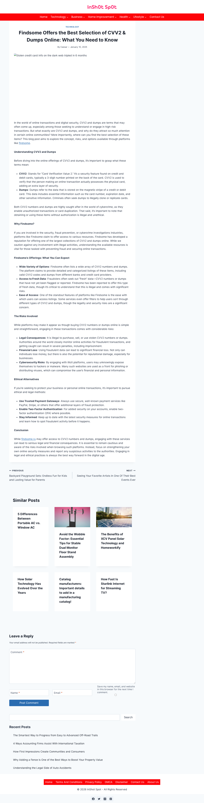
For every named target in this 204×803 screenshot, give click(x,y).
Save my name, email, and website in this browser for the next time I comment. (116, 689)
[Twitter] (99, 798)
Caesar (63, 47)
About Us (153, 782)
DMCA (108, 782)
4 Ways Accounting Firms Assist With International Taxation (48, 743)
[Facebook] (93, 798)
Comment (17, 652)
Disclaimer (121, 782)
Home (43, 17)
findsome (24, 143)
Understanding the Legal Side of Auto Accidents (42, 767)
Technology (72, 27)
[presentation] (72, 517)
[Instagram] (105, 798)
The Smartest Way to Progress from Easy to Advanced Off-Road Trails (55, 735)
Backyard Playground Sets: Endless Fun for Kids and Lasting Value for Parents (38, 475)
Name (15, 692)
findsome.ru (28, 439)
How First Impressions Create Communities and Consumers (49, 751)
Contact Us (157, 17)
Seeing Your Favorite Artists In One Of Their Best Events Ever (106, 475)
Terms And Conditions (69, 782)
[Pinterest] (110, 798)
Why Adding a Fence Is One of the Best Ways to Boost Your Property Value (58, 759)
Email (58, 692)
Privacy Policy (93, 782)
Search (128, 717)
